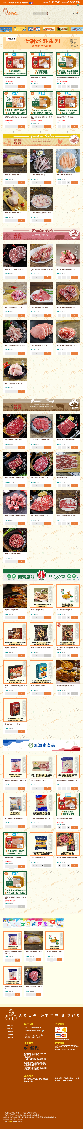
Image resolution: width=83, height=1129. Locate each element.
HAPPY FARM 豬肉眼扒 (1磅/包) (39, 345)
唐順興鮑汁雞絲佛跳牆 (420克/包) (65, 686)
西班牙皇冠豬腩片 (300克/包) (38, 780)
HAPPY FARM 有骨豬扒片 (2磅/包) (39, 307)
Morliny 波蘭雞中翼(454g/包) (38, 857)
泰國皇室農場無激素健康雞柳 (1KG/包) (67, 780)
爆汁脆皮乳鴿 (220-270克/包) (12, 724)
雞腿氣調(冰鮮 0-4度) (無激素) (39, 77)
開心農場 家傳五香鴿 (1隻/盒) (38, 686)
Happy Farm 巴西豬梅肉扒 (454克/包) (14, 269)
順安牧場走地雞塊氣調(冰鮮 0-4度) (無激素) (16, 117)
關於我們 (11, 3)
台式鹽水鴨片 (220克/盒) (37, 610)
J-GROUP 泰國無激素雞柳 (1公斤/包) (40, 818)
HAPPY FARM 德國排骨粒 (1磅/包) (13, 307)
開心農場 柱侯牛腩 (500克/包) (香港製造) (41, 648)
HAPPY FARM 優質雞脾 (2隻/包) (13, 213)
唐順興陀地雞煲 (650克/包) (12, 610)
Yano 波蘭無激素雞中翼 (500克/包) (14, 818)
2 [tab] (43, 33)
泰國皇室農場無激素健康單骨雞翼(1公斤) (15, 780)
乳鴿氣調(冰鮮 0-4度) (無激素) (12, 77)
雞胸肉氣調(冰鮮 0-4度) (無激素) (65, 117)
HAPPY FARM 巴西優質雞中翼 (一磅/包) (41, 213)
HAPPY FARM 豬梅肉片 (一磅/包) (34, 986)
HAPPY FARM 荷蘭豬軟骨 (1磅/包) (66, 269)
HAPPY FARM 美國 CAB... (63, 477)
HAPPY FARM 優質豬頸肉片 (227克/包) (15, 345)
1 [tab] (40, 33)
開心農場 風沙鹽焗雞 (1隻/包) (64, 610)
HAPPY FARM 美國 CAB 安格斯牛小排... (15, 477)
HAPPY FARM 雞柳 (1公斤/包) (64, 175)
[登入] (72, 13)
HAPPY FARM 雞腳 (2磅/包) (38, 175)
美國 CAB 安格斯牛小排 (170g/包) (39, 477)
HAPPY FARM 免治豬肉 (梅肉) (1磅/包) (67, 345)
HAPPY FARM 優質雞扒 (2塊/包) (13, 175)
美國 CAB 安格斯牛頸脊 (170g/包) (39, 515)
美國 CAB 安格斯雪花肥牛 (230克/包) (66, 515)
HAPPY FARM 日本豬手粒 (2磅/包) (13, 383)
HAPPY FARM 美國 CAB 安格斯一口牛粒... (15, 515)
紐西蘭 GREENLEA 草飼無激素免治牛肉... (67, 857)
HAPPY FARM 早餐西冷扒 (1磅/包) (66, 439)
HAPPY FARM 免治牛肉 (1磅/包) (13, 553)
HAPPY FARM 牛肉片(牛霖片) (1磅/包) (40, 439)
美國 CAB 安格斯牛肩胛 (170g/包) (13, 439)
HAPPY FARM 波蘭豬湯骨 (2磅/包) (66, 307)
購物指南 (18, 3)
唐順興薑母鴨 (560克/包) (11, 648)
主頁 (4, 3)
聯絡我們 (25, 3)
